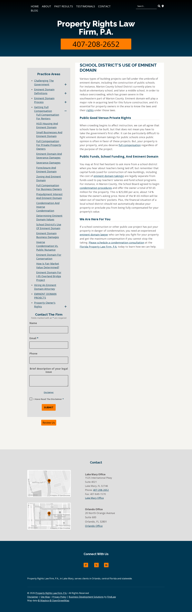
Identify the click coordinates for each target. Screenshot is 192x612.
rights (90, 110)
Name (33, 323)
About (46, 6)
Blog (34, 11)
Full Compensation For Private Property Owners (48, 145)
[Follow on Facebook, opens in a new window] (86, 565)
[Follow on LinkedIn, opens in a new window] (106, 565)
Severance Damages (48, 162)
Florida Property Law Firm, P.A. (98, 246)
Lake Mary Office (94, 498)
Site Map (45, 596)
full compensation (130, 145)
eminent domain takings (108, 176)
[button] (189, 591)
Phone (33, 353)
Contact (104, 6)
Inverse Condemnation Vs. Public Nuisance (47, 245)
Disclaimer (49, 392)
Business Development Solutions (86, 596)
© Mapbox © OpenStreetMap (53, 600)
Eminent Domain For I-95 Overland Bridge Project (48, 276)
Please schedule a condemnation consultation (116, 242)
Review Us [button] (49, 422)
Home (35, 6)
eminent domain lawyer (94, 234)
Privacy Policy (59, 596)
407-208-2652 (96, 44)
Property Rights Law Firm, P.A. (96, 28)
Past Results (63, 6)
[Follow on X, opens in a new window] (96, 565)
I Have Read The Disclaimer (49, 399)
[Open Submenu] (65, 84)
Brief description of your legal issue (49, 370)
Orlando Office (94, 526)
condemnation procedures (96, 188)
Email (33, 338)
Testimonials (85, 6)
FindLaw (111, 596)
